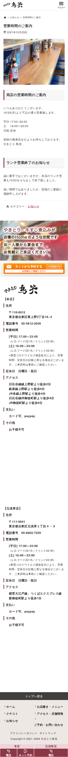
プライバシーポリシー (23, 733)
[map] (34, 659)
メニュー (61, 7)
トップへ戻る (34, 696)
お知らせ (33, 206)
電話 (8, 753)
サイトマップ (48, 733)
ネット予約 (25, 753)
